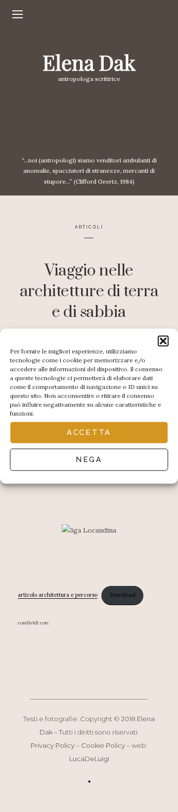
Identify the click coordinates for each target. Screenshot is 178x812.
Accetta (89, 432)
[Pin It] (120, 623)
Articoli (89, 227)
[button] (163, 341)
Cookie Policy (103, 745)
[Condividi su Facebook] (59, 623)
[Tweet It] (80, 623)
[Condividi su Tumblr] (140, 623)
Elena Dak (89, 62)
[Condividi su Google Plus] (99, 623)
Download (122, 594)
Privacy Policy (53, 745)
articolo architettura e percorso (57, 594)
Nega (89, 459)
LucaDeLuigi (89, 759)
